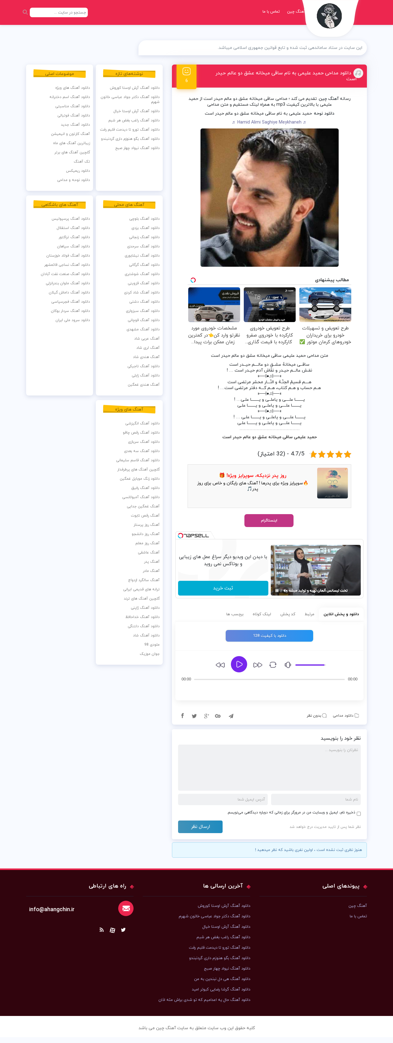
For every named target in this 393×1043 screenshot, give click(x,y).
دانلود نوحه (324, 113)
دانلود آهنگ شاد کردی (142, 292)
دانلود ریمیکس (78, 170)
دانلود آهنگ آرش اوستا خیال (136, 111)
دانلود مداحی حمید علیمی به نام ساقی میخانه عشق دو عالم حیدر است (286, 76)
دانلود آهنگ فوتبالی (73, 115)
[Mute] (285, 590)
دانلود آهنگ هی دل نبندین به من (222, 979)
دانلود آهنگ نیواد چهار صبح (137, 148)
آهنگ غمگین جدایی (143, 506)
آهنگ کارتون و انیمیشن (70, 134)
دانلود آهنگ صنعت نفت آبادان (65, 274)
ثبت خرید (223, 588)
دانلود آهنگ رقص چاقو (141, 432)
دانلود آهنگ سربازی (144, 441)
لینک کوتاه (262, 614)
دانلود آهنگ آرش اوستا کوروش (135, 87)
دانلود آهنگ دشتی (144, 301)
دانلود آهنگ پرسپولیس (71, 218)
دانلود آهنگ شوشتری (142, 274)
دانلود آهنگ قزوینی (144, 283)
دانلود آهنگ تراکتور (74, 237)
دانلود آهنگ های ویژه (72, 87)
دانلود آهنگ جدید (75, 124)
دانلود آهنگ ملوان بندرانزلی (68, 283)
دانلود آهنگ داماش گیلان (69, 292)
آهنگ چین (296, 11)
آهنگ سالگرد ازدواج (144, 580)
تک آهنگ (82, 161)
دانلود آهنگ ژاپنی (145, 607)
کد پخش (287, 614)
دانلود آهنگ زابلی (146, 375)
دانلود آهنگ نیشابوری (142, 255)
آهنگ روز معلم (147, 543)
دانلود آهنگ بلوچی (144, 218)
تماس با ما (271, 11)
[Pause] (277, 590)
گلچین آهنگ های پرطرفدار (138, 469)
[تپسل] (180, 536)
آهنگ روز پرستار (147, 524)
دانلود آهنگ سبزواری (143, 311)
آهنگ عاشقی (149, 552)
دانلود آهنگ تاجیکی (143, 366)
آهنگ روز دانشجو (146, 534)
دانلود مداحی (343, 715)
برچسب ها (234, 614)
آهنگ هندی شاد (146, 357)
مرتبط (309, 614)
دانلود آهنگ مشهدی (143, 329)
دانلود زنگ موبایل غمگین (140, 478)
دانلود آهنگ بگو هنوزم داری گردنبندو (130, 138)
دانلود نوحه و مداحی (73, 180)
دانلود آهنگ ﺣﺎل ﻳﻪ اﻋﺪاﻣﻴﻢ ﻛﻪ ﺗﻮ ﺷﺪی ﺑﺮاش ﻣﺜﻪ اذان (204, 1000)
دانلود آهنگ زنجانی (144, 237)
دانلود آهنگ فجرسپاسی (70, 301)
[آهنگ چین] (330, 20)
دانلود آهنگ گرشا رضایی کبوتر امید (221, 989)
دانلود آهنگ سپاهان (73, 246)
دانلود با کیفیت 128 (269, 636)
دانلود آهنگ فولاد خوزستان (68, 255)
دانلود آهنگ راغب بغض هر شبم (134, 120)
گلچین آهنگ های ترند (142, 598)
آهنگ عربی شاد (147, 338)
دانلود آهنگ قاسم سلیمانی (138, 460)
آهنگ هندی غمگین (144, 384)
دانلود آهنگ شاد (146, 635)
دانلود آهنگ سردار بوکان (70, 311)
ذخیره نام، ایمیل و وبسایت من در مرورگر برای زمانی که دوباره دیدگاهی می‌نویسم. (291, 812)
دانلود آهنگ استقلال (73, 228)
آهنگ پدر (152, 561)
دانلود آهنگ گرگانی (144, 264)
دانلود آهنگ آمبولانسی (141, 497)
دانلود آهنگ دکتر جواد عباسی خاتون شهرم (130, 99)
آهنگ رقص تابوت (145, 515)
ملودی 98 (152, 644)
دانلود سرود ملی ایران (73, 320)
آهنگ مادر (151, 571)
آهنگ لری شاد (148, 347)
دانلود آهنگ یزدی (145, 228)
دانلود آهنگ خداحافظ (142, 617)
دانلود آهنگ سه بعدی (142, 451)
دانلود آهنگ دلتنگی (144, 626)
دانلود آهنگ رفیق (145, 488)
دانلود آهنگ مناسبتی (72, 106)
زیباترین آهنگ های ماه (71, 143)
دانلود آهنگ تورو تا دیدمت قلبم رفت (130, 129)
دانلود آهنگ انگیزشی (142, 423)
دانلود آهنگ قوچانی (144, 320)
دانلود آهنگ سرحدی (143, 246)
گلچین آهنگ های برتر (72, 152)
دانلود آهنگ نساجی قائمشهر (67, 264)
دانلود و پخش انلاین (341, 614)
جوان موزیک (150, 653)
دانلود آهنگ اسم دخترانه (69, 97)
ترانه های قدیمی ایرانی (141, 589)
